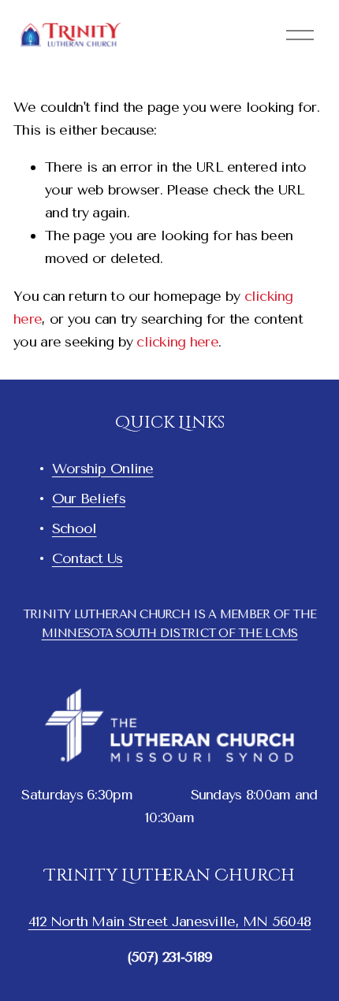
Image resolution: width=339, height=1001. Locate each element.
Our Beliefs (88, 498)
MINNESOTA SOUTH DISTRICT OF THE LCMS (170, 633)
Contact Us (87, 558)
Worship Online (103, 468)
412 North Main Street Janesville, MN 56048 (169, 921)
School (74, 528)
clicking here (177, 341)
